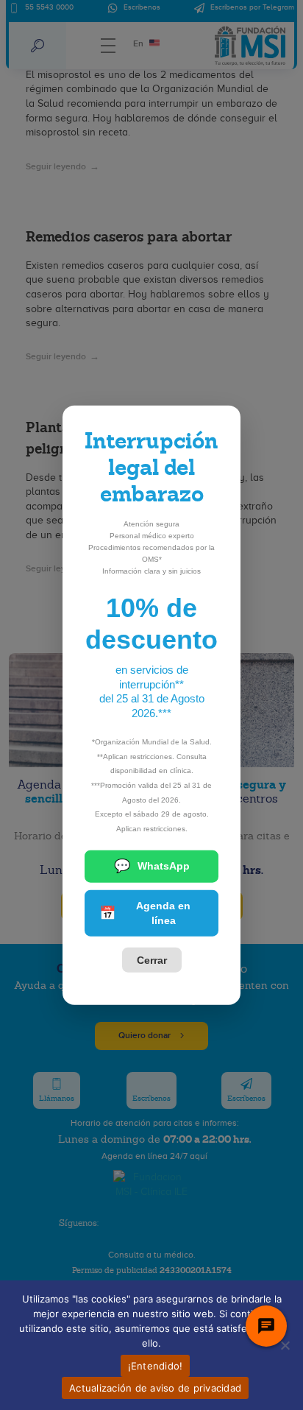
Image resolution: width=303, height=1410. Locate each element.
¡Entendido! (155, 1366)
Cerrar (152, 960)
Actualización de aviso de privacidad (155, 1388)
